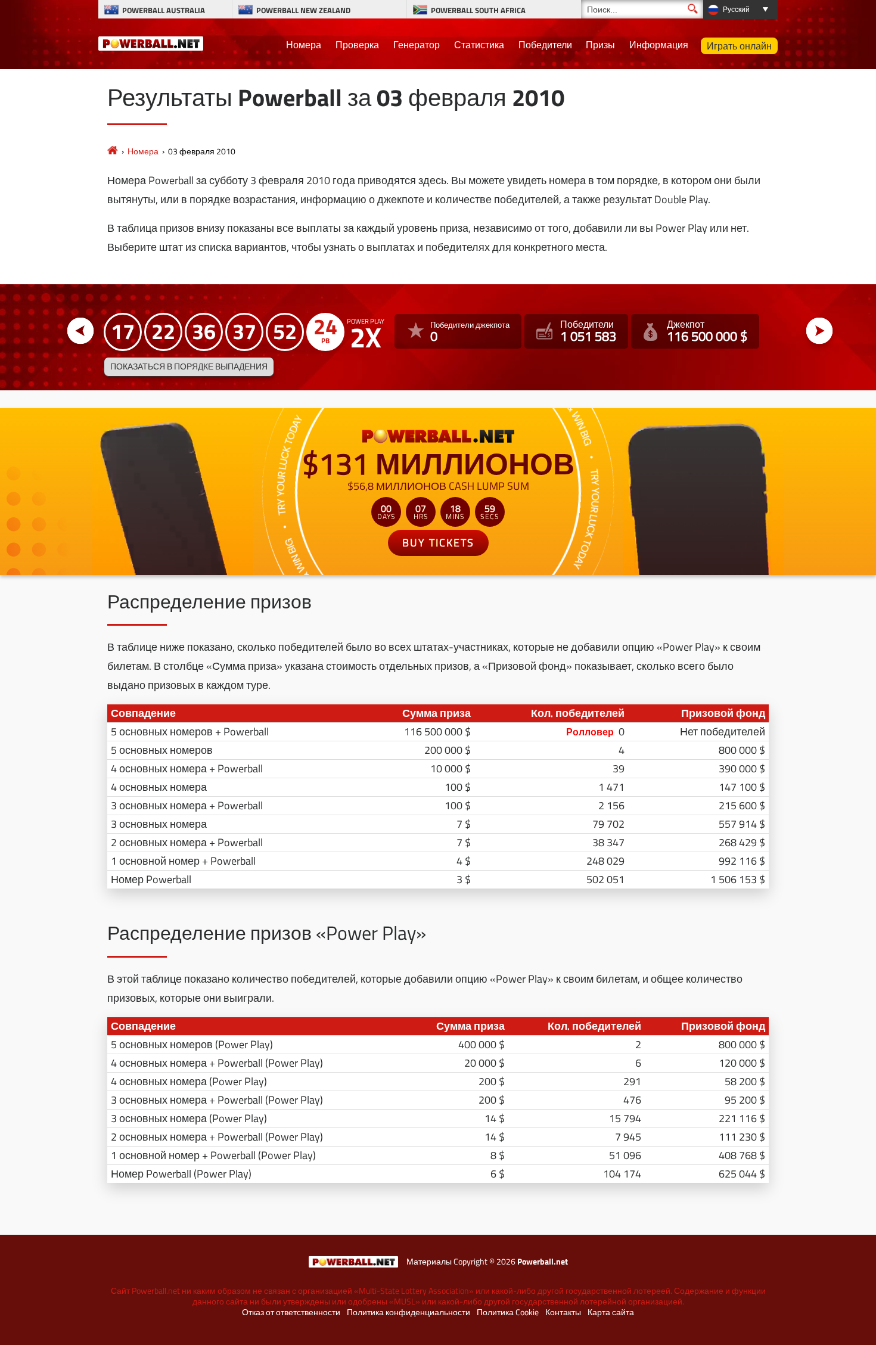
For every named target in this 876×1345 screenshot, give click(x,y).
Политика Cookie (508, 1312)
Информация (658, 45)
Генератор (416, 45)
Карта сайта (611, 1312)
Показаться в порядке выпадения (189, 366)
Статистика (479, 45)
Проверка (357, 45)
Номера (303, 45)
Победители (545, 45)
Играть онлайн (739, 46)
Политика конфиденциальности (408, 1312)
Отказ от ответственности (291, 1312)
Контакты (563, 1312)
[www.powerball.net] (150, 41)
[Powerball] (112, 151)
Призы (600, 45)
